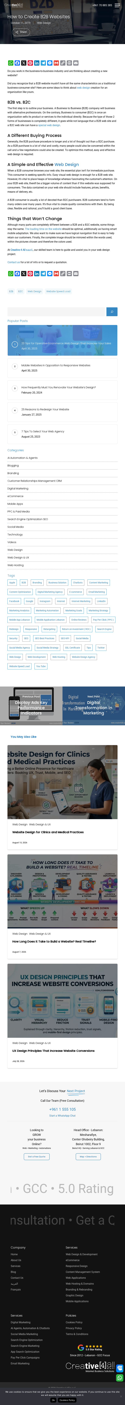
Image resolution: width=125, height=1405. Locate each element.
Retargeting (49, 629)
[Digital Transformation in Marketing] (93, 706)
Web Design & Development (81, 1254)
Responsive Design (77, 1266)
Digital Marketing (17, 488)
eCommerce (15, 496)
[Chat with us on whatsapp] (119, 1378)
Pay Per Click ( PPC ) (103, 619)
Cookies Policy (74, 1322)
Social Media (15, 527)
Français (16, 1289)
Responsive (31, 629)
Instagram (45, 601)
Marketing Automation (47, 610)
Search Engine (104, 629)
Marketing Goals (73, 610)
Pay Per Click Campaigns (25, 1357)
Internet (61, 601)
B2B (11, 291)
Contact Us (17, 1277)
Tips (89, 647)
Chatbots (78, 582)
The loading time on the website (43, 229)
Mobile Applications (77, 1301)
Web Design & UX (18, 557)
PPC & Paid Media (18, 511)
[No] (121, 1396)
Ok (53, 1400)
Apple (12, 582)
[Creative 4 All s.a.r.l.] (90, 1366)
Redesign (14, 629)
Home (14, 1254)
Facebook (14, 601)
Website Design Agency (83, 657)
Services (15, 1266)
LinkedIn (101, 601)
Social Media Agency (19, 647)
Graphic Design (74, 1295)
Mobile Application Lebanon (51, 619)
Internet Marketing (81, 601)
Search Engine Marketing (25, 1345)
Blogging (13, 465)
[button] (117, 5)
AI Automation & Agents (22, 458)
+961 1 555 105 (62, 1109)
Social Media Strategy (47, 647)
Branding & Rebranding (79, 1289)
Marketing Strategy (98, 610)
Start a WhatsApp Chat (62, 1115)
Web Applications (76, 1277)
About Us (16, 1260)
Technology (15, 534)
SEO (26, 638)
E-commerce (75, 592)
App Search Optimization (25, 1351)
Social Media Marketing (24, 1334)
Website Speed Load (58, 291)
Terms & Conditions (77, 1334)
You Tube (41, 666)
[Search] (112, 311)
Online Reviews (78, 619)
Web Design (44, 22)
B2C (20, 291)
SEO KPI (65, 638)
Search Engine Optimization (27, 519)
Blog (13, 1272)
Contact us (13, 262)
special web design (49, 125)
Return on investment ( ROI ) (76, 629)
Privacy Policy (74, 1328)
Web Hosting (15, 565)
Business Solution (57, 582)
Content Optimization (20, 592)
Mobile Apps (15, 504)
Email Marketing (97, 592)
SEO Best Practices (44, 638)
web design (83, 87)
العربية (14, 1283)
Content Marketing (98, 582)
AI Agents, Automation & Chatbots (30, 1328)
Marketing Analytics (19, 610)
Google (29, 601)
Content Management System (83, 1272)
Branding (13, 473)
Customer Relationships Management (34, 481)
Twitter (101, 647)
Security (13, 638)
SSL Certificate (72, 647)
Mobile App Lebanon (19, 619)
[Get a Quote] (119, 1368)
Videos (11, 542)
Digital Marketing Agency (50, 592)
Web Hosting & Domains (80, 1283)
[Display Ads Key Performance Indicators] (31, 706)
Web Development (37, 657)
